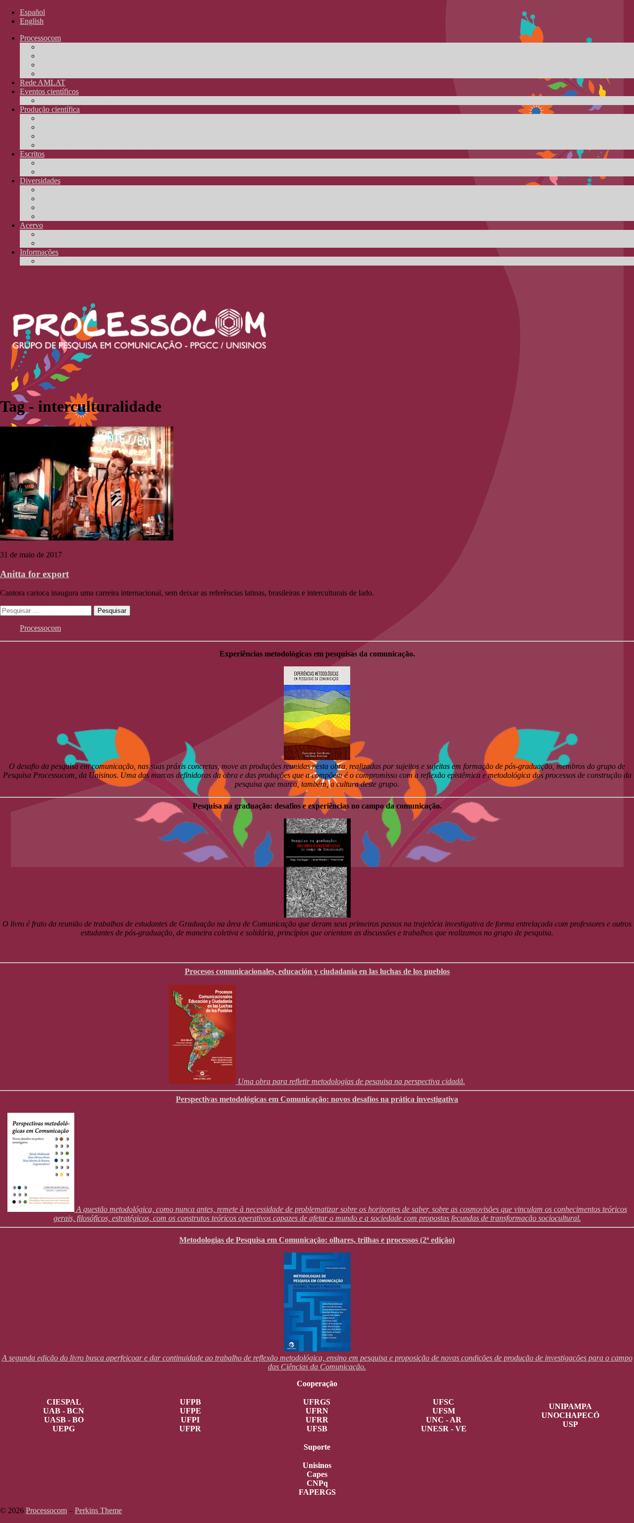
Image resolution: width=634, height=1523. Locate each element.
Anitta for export (34, 574)
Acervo (31, 225)
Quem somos (60, 47)
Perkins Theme (98, 1510)
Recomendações (65, 216)
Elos (46, 243)
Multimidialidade (66, 207)
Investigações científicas (77, 118)
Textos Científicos (68, 136)
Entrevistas (57, 171)
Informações (39, 252)
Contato (52, 73)
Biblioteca (55, 234)
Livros (50, 127)
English (32, 21)
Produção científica (50, 109)
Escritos (32, 154)
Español (32, 12)
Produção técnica (66, 198)
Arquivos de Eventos (73, 100)
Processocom (40, 38)
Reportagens (59, 261)
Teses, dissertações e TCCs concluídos (100, 145)
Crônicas (53, 163)
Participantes (59, 64)
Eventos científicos (49, 91)
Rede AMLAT (42, 82)
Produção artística (67, 189)
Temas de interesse (69, 56)
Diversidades (40, 180)
